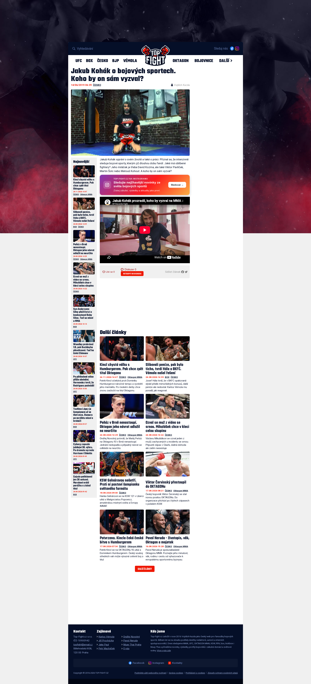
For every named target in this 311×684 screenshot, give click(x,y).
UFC (78, 61)
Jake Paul (103, 644)
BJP (115, 61)
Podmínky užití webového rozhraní (150, 673)
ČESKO (102, 61)
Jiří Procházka (106, 640)
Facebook (138, 662)
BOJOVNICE (204, 61)
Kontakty (177, 662)
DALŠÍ (224, 61)
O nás (126, 648)
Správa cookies (176, 673)
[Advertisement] (145, 304)
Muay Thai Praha (132, 644)
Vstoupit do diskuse (132, 273)
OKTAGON (181, 61)
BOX (89, 61)
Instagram (158, 662)
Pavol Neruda (130, 640)
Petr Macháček (106, 648)
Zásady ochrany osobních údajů (223, 673)
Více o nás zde (164, 650)
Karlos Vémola (106, 636)
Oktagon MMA (134, 377)
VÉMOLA (130, 61)
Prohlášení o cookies (195, 673)
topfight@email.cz (83, 644)
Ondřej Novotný (131, 636)
